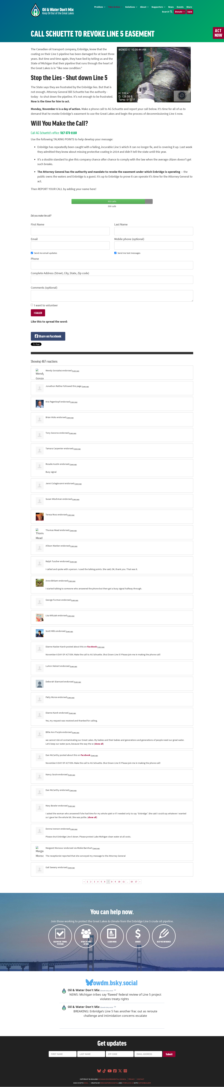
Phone (35, 259)
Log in (190, 12)
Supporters (157, 7)
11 (124, 881)
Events (180, 7)
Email (34, 239)
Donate (179, 11)
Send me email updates (45, 253)
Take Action (114, 7)
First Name (37, 224)
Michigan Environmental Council (112, 1079)
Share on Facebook (49, 336)
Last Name (121, 224)
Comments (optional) (44, 288)
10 (119, 881)
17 (136, 881)
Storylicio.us (128, 1083)
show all (99, 743)
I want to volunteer (46, 305)
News (171, 7)
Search (165, 11)
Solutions (130, 7)
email (86, 1083)
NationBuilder (144, 1083)
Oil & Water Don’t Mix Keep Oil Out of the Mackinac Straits (52, 10)
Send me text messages (129, 253)
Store (189, 7)
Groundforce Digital (109, 1083)
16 (132, 881)
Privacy (131, 1079)
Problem (98, 7)
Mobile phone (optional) (129, 239)
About (143, 7)
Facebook (92, 646)
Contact (140, 1079)
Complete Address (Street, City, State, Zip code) (60, 273)
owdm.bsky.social (115, 982)
